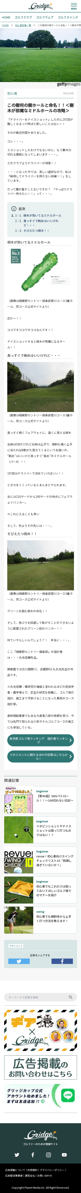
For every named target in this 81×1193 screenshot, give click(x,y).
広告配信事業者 (14, 1175)
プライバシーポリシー (52, 1170)
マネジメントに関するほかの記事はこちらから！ (39, 756)
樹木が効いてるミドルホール (42, 215)
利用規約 (32, 1170)
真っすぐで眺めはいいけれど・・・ (40, 223)
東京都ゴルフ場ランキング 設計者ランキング (39, 740)
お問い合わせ (44, 1175)
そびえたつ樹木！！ (36, 230)
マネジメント (16, 945)
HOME (5, 25)
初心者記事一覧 (23, 25)
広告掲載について (15, 1170)
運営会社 (30, 1175)
